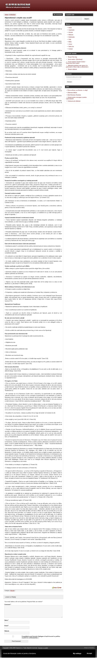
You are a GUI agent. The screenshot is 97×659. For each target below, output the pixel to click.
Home (70, 27)
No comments (58, 14)
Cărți (69, 39)
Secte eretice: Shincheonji (75, 59)
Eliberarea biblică (72, 92)
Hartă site (71, 46)
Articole (12, 590)
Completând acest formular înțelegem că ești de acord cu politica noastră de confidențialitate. (41, 637)
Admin (6, 14)
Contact (70, 49)
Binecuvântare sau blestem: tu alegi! (78, 90)
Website (6, 631)
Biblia (70, 41)
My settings (77, 653)
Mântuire (70, 34)
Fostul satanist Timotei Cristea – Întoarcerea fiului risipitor (76, 62)
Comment (7, 604)
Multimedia (71, 37)
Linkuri (70, 44)
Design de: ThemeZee (89, 647)
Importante (71, 30)
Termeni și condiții (43, 648)
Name (6, 620)
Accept (89, 653)
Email (6, 625)
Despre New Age (72, 57)
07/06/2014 (12, 14)
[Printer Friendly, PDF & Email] (56, 587)
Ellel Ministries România (74, 95)
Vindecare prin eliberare (74, 101)
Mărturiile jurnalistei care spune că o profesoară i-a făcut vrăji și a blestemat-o (77, 66)
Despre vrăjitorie (72, 69)
